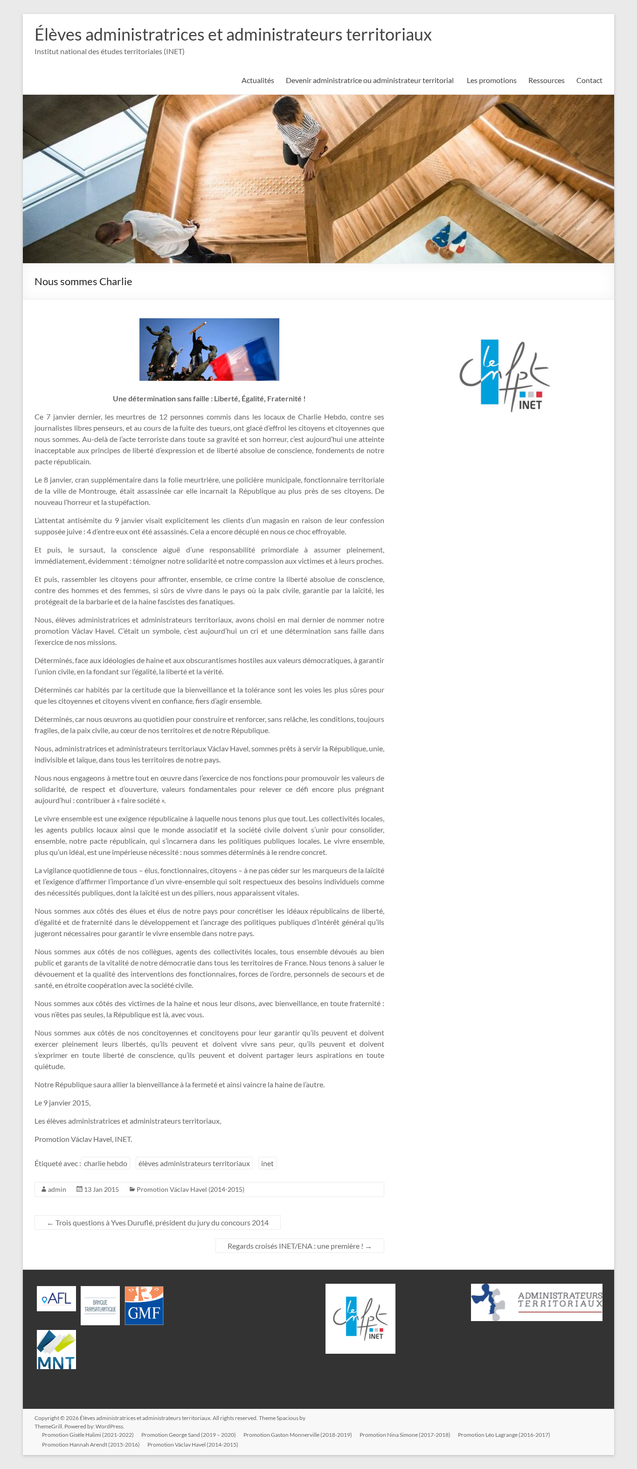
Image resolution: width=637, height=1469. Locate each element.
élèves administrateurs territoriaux (194, 1163)
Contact (589, 80)
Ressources (546, 80)
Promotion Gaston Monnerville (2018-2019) (297, 1434)
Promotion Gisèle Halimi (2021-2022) (88, 1434)
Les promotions (492, 80)
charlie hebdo (105, 1163)
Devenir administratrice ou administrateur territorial (370, 80)
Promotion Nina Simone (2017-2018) (405, 1434)
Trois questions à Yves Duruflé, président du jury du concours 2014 (158, 1222)
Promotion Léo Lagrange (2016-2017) (504, 1434)
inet (267, 1163)
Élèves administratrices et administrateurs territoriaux (233, 34)
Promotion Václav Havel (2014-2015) (190, 1189)
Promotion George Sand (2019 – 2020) (188, 1434)
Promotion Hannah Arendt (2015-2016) (91, 1444)
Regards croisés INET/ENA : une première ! (300, 1245)
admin (57, 1189)
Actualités (258, 80)
